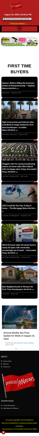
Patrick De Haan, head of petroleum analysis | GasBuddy (19, 343)
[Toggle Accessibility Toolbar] (3, 432)
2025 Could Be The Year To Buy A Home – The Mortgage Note (19, 208)
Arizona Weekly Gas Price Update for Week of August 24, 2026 (19, 335)
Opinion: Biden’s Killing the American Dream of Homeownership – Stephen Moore (18, 86)
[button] (19, 28)
